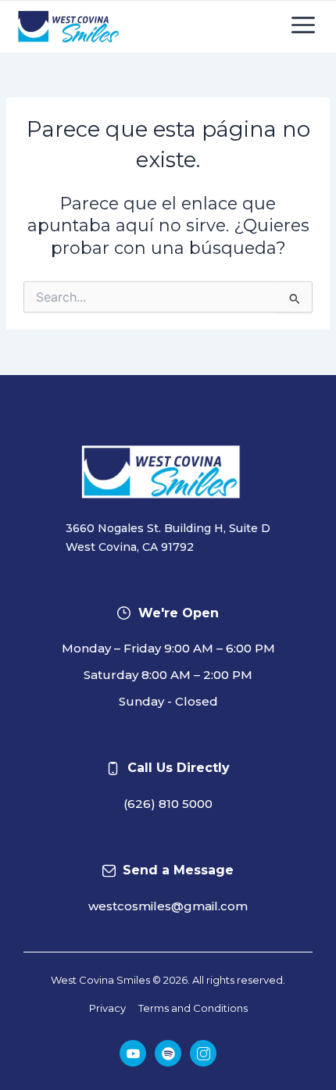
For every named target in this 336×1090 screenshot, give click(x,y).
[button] (302, 26)
